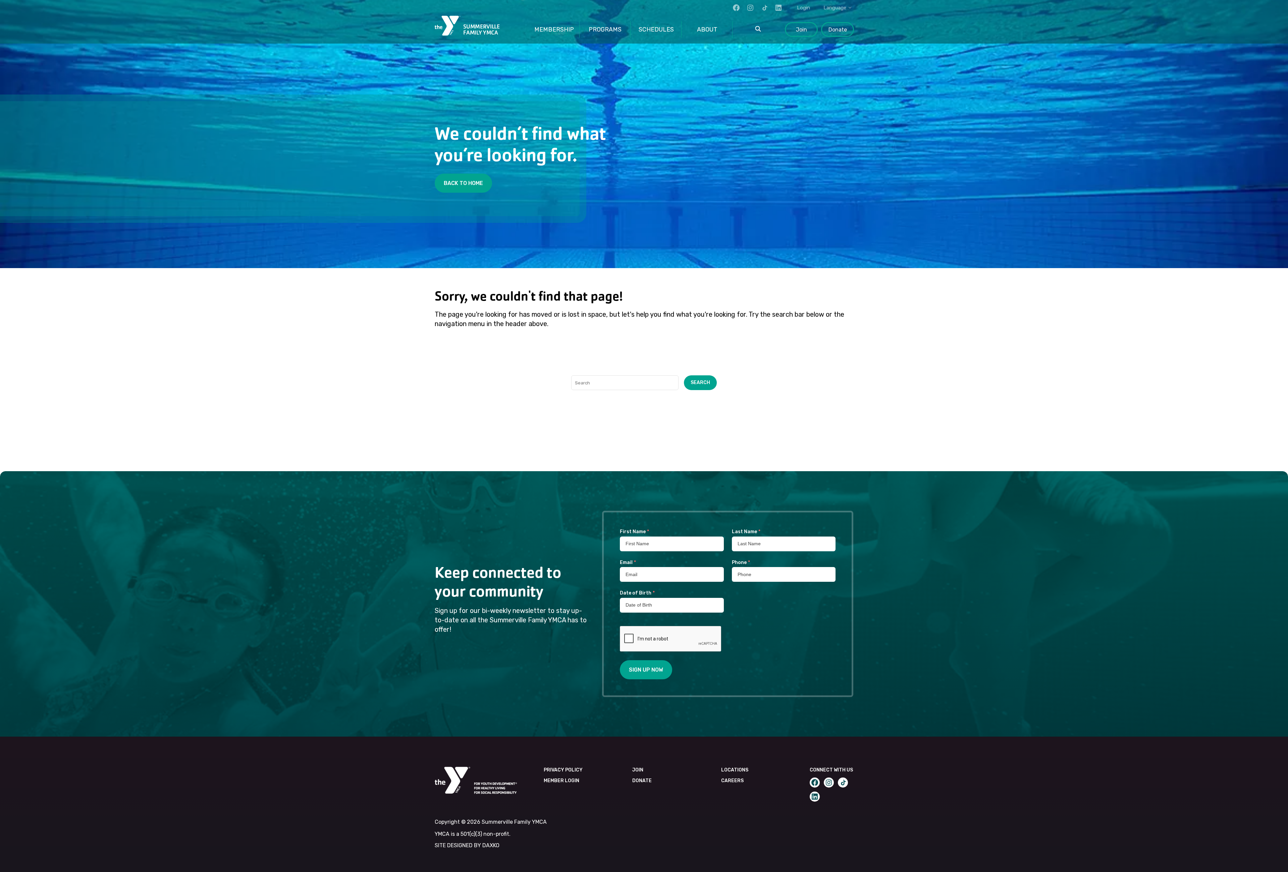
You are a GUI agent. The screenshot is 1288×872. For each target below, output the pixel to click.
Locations (734, 770)
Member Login (561, 781)
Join (801, 29)
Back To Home (463, 183)
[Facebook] (736, 8)
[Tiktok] (764, 8)
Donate (837, 29)
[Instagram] (750, 8)
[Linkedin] (778, 8)
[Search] (758, 29)
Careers (732, 781)
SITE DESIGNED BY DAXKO (467, 845)
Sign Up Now (646, 670)
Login (803, 8)
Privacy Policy (563, 770)
